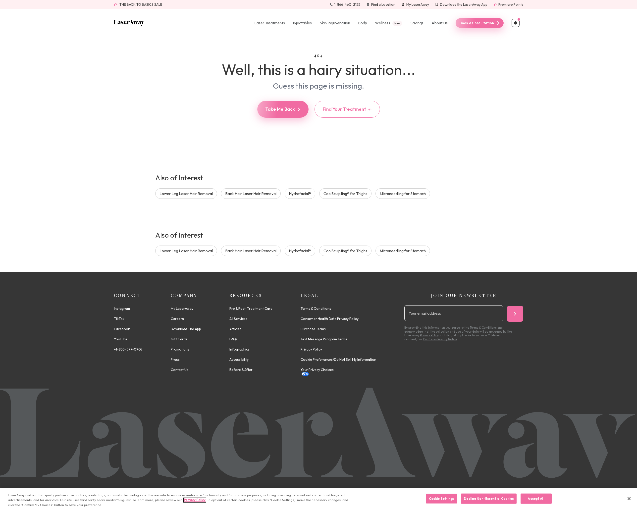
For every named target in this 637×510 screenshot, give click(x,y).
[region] (318, 499)
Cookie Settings (441, 498)
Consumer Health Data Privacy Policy (330, 318)
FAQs (233, 339)
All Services (238, 318)
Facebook (122, 329)
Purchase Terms (313, 329)
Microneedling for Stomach (403, 193)
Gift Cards (179, 339)
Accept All (536, 498)
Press (175, 359)
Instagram (122, 308)
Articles (235, 329)
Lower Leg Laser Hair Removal (186, 193)
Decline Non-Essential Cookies (489, 498)
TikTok (119, 318)
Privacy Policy (311, 349)
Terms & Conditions (316, 308)
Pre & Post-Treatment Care (250, 308)
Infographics (239, 349)
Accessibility (239, 359)
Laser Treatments (269, 22)
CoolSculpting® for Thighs (345, 193)
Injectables (302, 22)
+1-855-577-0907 (128, 349)
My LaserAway (182, 308)
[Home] (129, 23)
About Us (439, 22)
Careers (177, 318)
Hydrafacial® (300, 193)
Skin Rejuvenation (335, 22)
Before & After (241, 369)
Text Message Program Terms (324, 339)
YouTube (120, 339)
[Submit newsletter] (515, 314)
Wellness (387, 22)
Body (362, 22)
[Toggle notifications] (516, 23)
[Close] (629, 498)
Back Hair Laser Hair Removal (250, 193)
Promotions (180, 349)
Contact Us (179, 369)
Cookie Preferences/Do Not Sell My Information (338, 359)
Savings (417, 22)
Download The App (186, 329)
